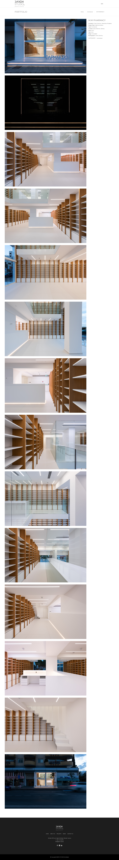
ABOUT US (52, 833)
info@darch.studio (59, 841)
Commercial (90, 11)
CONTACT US (70, 833)
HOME (47, 833)
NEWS (64, 833)
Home (82, 11)
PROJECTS (59, 833)
